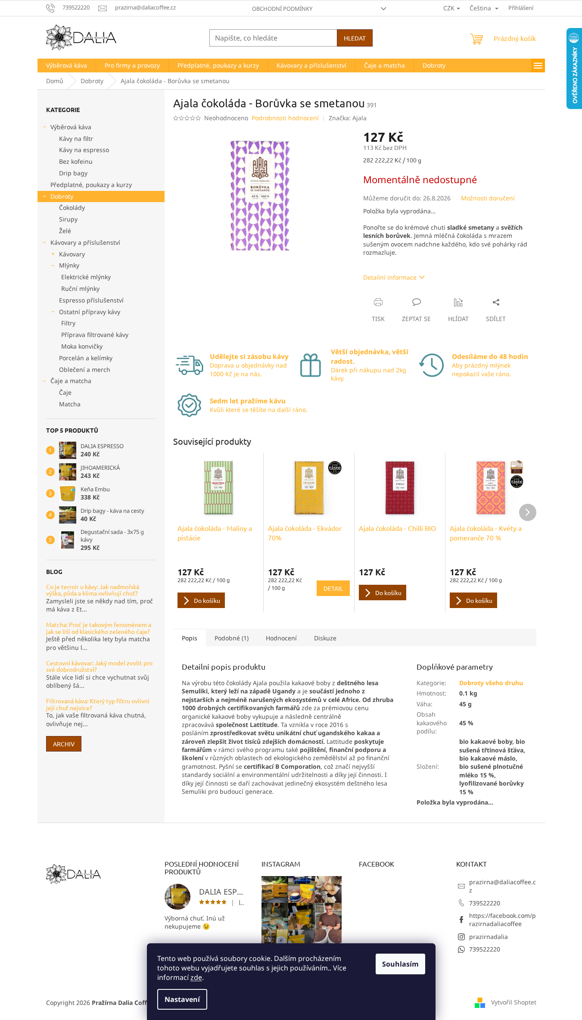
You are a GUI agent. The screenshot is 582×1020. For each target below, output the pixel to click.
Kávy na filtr (76, 138)
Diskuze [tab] (325, 638)
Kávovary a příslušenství (85, 242)
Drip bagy (73, 173)
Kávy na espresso (84, 150)
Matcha (70, 404)
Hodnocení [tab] (281, 638)
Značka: (348, 118)
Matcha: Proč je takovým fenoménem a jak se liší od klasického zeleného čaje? (98, 628)
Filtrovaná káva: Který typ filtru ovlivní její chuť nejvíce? (97, 704)
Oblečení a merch (84, 369)
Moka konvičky (82, 346)
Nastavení (182, 999)
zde (196, 977)
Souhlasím (400, 964)
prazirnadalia (488, 937)
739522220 (484, 903)
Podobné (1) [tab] (232, 638)
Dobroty (61, 196)
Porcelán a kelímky (85, 358)
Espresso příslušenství (91, 300)
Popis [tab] (189, 638)
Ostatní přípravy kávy (89, 312)
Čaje (65, 392)
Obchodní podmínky (282, 8)
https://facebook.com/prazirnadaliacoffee (502, 919)
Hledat (355, 38)
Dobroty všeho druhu (491, 683)
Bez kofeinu (76, 161)
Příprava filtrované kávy (94, 335)
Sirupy (68, 219)
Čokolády (72, 207)
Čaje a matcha (70, 381)
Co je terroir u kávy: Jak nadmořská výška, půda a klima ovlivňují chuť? (92, 590)
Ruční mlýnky (80, 288)
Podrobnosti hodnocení (285, 118)
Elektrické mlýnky (86, 277)
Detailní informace (390, 277)
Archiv (64, 744)
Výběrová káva (70, 127)
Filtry (68, 323)
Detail (333, 588)
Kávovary (72, 254)
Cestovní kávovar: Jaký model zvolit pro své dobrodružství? (99, 666)
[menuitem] (66, 65)
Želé (65, 231)
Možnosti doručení (488, 198)
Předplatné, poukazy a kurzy (91, 185)
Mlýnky (69, 265)
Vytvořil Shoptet (513, 1002)
